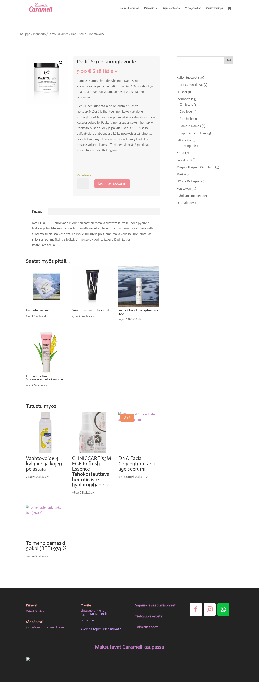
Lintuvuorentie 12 (92, 610)
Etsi (228, 60)
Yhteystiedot (193, 8)
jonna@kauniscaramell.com (45, 627)
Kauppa (25, 34)
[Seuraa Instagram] (210, 609)
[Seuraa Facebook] (196, 609)
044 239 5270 (35, 610)
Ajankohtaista (171, 8)
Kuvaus (37, 211)
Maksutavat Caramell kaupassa (129, 646)
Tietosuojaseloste (148, 616)
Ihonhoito (39, 34)
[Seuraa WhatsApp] (223, 609)
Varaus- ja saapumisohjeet (155, 605)
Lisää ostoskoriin (112, 183)
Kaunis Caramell (129, 8)
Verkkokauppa (214, 8)
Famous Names (58, 34)
